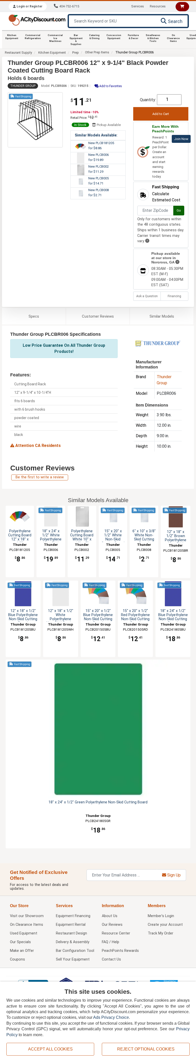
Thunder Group (22, 86)
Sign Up (173, 875)
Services (137, 6)
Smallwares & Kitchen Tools (153, 38)
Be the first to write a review (40, 477)
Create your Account (165, 924)
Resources (158, 6)
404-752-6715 (69, 6)
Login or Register (29, 6)
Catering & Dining (94, 37)
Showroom (27, 916)
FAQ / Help (110, 942)
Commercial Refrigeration (33, 37)
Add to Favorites (110, 86)
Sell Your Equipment (73, 959)
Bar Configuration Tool (75, 951)
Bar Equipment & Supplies (76, 39)
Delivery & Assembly (72, 942)
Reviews (98, 316)
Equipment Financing (73, 916)
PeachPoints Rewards (120, 951)
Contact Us (111, 959)
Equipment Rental (70, 924)
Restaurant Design (71, 933)
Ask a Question (147, 296)
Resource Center (116, 933)
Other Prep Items (97, 52)
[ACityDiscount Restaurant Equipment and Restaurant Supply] (36, 19)
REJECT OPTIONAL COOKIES (146, 1049)
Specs (34, 316)
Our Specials (20, 942)
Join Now (181, 139)
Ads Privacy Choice (111, 1017)
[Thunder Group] (158, 343)
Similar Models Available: (96, 135)
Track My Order (160, 933)
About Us (109, 916)
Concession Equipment (113, 37)
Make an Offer (22, 951)
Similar (162, 316)
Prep (75, 52)
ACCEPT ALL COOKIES (50, 1049)
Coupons (17, 959)
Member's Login (161, 916)
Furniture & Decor (133, 37)
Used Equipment (23, 933)
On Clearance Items (173, 38)
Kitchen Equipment (11, 37)
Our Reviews (112, 924)
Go (179, 210)
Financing (174, 296)
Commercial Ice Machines (55, 38)
